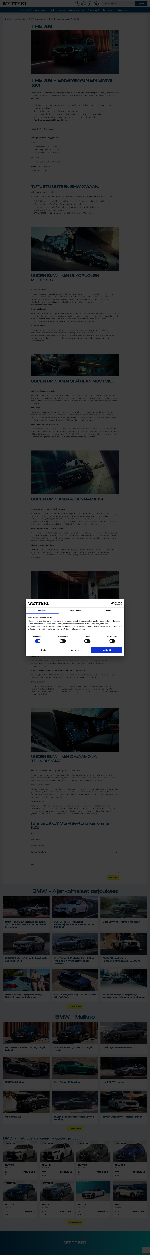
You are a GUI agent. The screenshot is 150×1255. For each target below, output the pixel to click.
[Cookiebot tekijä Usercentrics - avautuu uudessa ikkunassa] (112, 603)
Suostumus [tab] (42, 610)
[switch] (63, 641)
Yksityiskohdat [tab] (75, 610)
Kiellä (43, 650)
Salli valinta (75, 650)
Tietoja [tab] (108, 610)
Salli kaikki (107, 650)
